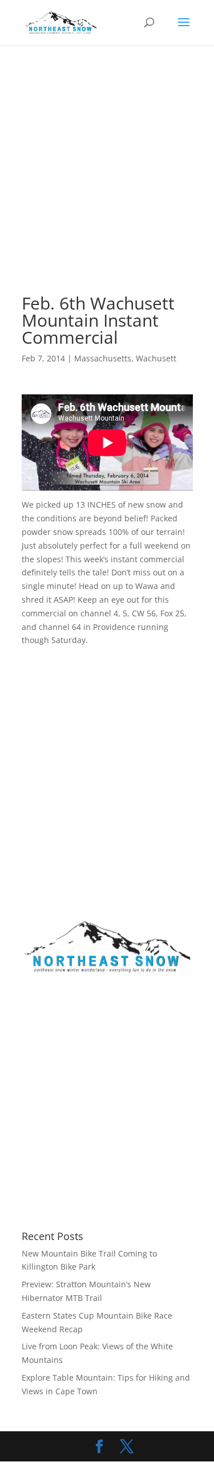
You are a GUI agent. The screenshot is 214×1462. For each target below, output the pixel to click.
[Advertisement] (107, 184)
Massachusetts (102, 358)
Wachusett (156, 358)
